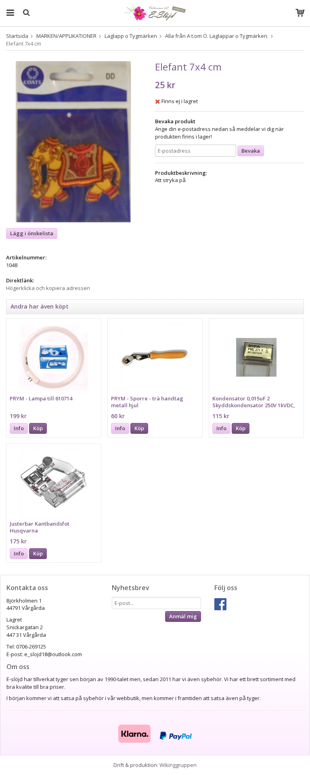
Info (19, 428)
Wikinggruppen (178, 765)
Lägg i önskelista (31, 233)
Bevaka (250, 150)
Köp (38, 428)
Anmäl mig (183, 616)
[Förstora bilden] (73, 141)
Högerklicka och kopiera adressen (48, 288)
